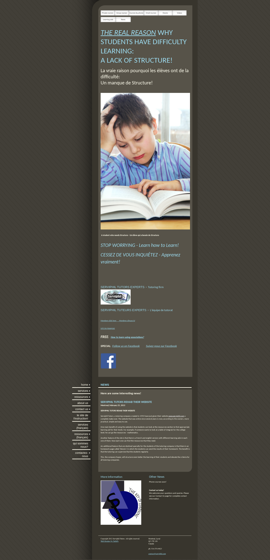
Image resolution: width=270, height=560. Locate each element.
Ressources (81, 397)
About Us (82, 403)
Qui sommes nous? (80, 445)
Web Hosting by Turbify (110, 541)
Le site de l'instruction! (80, 417)
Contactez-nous (81, 454)
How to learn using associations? (127, 337)
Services (83, 390)
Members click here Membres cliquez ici (118, 321)
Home (84, 384)
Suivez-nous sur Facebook (161, 346)
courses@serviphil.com (157, 553)
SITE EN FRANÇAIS (108, 329)
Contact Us (81, 409)
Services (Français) (82, 426)
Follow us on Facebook (126, 346)
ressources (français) (81, 435)
